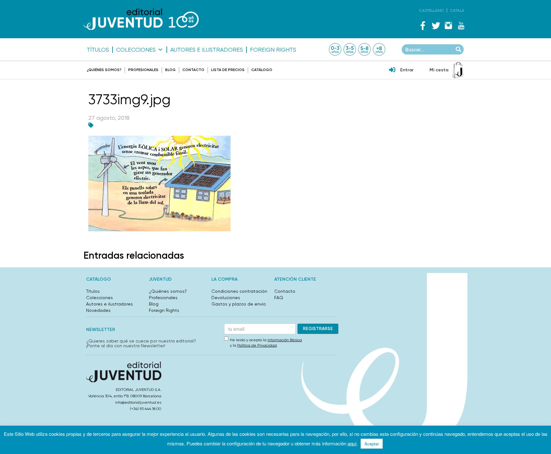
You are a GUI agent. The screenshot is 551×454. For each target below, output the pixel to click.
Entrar (407, 70)
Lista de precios (228, 70)
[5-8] (364, 49)
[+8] (379, 49)
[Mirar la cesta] (458, 70)
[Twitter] (435, 25)
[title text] (141, 19)
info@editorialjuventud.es (138, 402)
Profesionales (143, 70)
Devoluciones (225, 297)
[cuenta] (392, 70)
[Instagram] (448, 25)
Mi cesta (439, 70)
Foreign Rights (273, 50)
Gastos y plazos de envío (238, 303)
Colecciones (136, 50)
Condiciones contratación (239, 291)
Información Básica (285, 340)
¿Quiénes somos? (104, 70)
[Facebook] (422, 25)
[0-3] (335, 49)
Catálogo (261, 70)
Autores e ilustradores (206, 50)
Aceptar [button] (371, 444)
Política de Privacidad (257, 345)
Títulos (98, 50)
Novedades (98, 310)
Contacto (193, 70)
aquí (352, 443)
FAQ (278, 297)
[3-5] (349, 49)
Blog (170, 70)
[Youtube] (461, 25)
